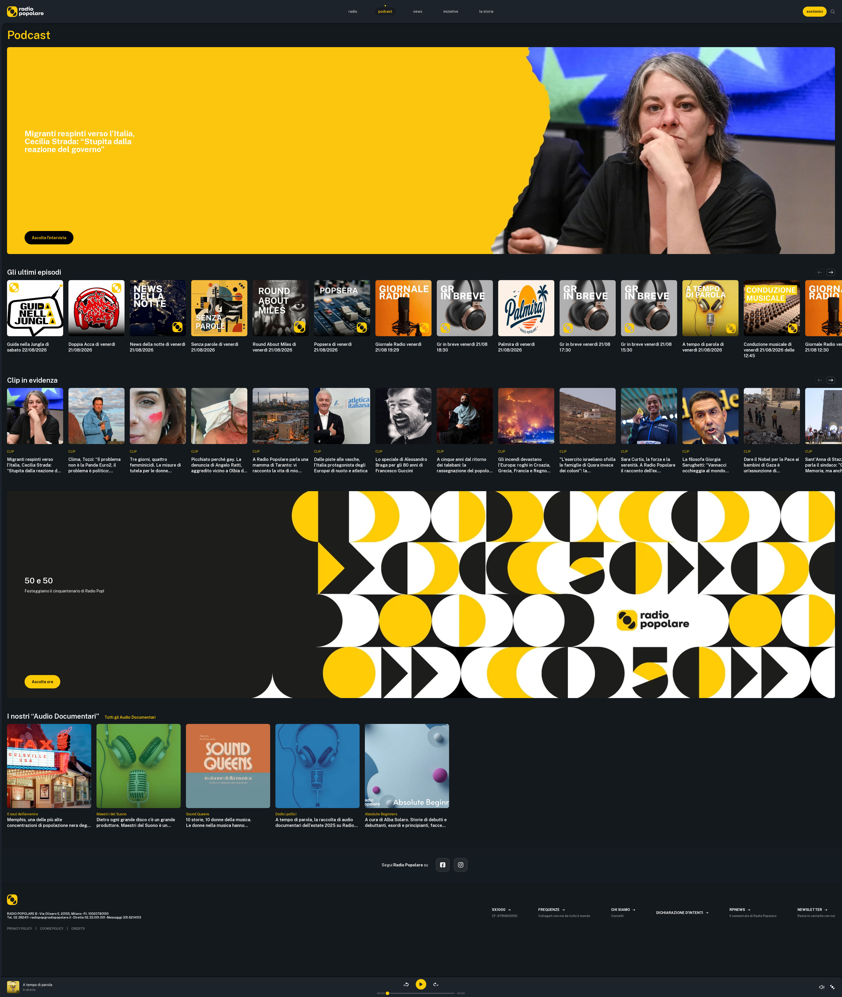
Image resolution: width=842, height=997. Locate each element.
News (417, 11)
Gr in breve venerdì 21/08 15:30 (646, 347)
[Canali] (832, 987)
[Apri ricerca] (833, 11)
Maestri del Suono (111, 814)
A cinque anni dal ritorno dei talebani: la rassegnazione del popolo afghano (463, 465)
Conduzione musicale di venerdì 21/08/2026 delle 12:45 (769, 350)
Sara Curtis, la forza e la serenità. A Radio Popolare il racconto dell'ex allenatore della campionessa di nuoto (648, 465)
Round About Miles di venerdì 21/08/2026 (274, 347)
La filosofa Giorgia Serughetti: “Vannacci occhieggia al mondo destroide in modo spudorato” (704, 465)
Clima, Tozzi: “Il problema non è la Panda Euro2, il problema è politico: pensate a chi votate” (94, 465)
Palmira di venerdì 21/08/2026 (516, 347)
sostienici (814, 11)
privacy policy (19, 928)
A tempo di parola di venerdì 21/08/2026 (703, 347)
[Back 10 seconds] (406, 984)
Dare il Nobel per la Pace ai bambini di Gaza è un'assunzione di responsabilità (771, 465)
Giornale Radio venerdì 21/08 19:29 (398, 347)
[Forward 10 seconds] (436, 984)
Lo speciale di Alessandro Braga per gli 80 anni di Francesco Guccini (401, 465)
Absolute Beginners (381, 814)
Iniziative (450, 11)
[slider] (387, 993)
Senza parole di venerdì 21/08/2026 (214, 347)
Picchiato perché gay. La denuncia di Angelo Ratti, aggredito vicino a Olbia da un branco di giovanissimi (218, 465)
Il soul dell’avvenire (22, 814)
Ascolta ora (42, 681)
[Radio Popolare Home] (25, 11)
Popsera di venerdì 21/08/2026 (333, 347)
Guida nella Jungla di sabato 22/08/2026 (28, 347)
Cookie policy (51, 928)
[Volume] (821, 987)
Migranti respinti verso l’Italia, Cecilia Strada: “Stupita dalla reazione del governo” (34, 465)
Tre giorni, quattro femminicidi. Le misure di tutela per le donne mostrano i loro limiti (155, 465)
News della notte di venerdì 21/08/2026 (157, 347)
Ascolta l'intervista (49, 237)
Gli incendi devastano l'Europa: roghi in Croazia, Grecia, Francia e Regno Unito (524, 465)
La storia (486, 11)
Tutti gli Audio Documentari (130, 717)
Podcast (385, 11)
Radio (352, 11)
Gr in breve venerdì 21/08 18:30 (462, 347)
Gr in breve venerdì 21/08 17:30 (585, 347)
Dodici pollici (285, 814)
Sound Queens (197, 814)
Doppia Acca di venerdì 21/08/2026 (91, 347)
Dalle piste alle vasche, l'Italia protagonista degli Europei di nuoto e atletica (340, 465)
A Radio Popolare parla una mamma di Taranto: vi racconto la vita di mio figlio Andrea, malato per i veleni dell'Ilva (280, 465)
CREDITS (78, 928)
